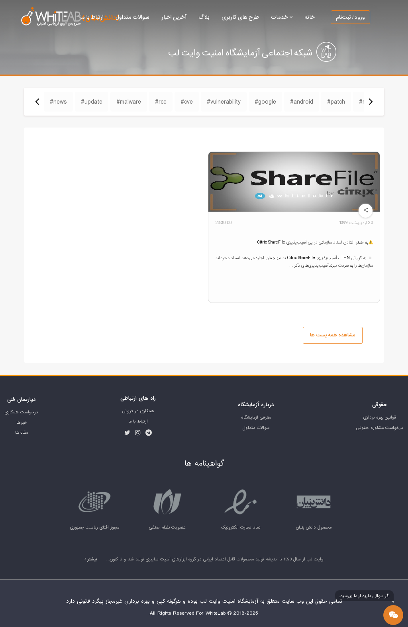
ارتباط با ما (92, 17)
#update (91, 101)
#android (301, 101)
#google (265, 101)
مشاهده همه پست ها (332, 335)
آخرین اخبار (173, 17)
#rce (161, 101)
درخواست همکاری (21, 412)
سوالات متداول (132, 17)
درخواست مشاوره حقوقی (379, 428)
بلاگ (204, 17)
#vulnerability (224, 101)
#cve (186, 101)
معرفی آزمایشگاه (256, 417)
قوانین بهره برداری (379, 417)
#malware (128, 101)
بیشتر (91, 559)
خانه (309, 17)
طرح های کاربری (240, 17)
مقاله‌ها (21, 432)
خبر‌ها (21, 422)
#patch (336, 101)
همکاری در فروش (138, 411)
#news (58, 101)
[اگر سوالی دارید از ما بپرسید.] (393, 615)
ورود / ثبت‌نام (350, 17)
